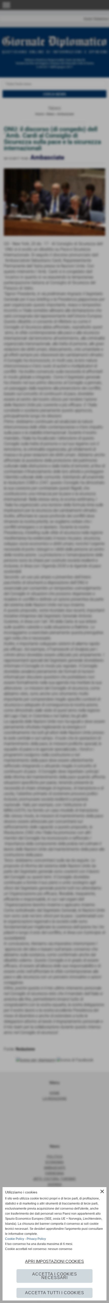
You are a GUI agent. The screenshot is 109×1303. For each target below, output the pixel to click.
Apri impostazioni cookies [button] (54, 1261)
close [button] (102, 1191)
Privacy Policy (36, 1239)
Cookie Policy (14, 1239)
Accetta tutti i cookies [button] (54, 1293)
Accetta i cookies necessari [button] (54, 1276)
